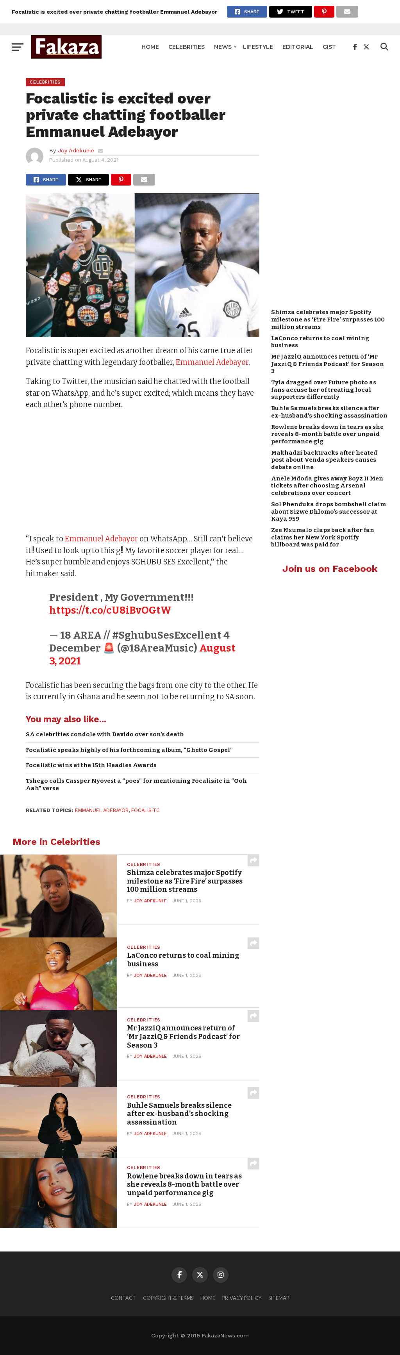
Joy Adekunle (76, 150)
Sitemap (278, 1298)
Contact (123, 1298)
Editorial (297, 46)
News (223, 46)
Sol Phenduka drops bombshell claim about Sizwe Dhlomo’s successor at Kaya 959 (328, 511)
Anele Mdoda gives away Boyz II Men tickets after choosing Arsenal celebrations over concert (327, 485)
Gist (329, 46)
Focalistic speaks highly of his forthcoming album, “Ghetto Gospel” (129, 749)
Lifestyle (258, 46)
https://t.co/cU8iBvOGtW (110, 610)
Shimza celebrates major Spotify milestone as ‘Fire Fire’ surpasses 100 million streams (328, 319)
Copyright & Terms (168, 1298)
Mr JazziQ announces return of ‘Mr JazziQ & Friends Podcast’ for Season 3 (327, 364)
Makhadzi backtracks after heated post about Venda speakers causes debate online (324, 460)
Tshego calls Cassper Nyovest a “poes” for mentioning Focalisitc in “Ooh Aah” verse (136, 784)
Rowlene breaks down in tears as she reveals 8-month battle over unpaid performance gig (327, 434)
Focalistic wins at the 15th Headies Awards (91, 765)
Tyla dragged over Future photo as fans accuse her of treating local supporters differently (323, 389)
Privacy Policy (241, 1298)
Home (150, 46)
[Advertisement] (142, 473)
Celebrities (186, 46)
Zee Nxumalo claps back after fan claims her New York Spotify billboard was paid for (322, 537)
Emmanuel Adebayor (212, 362)
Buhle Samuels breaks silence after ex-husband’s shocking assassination (329, 412)
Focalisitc (145, 810)
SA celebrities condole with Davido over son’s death (105, 734)
